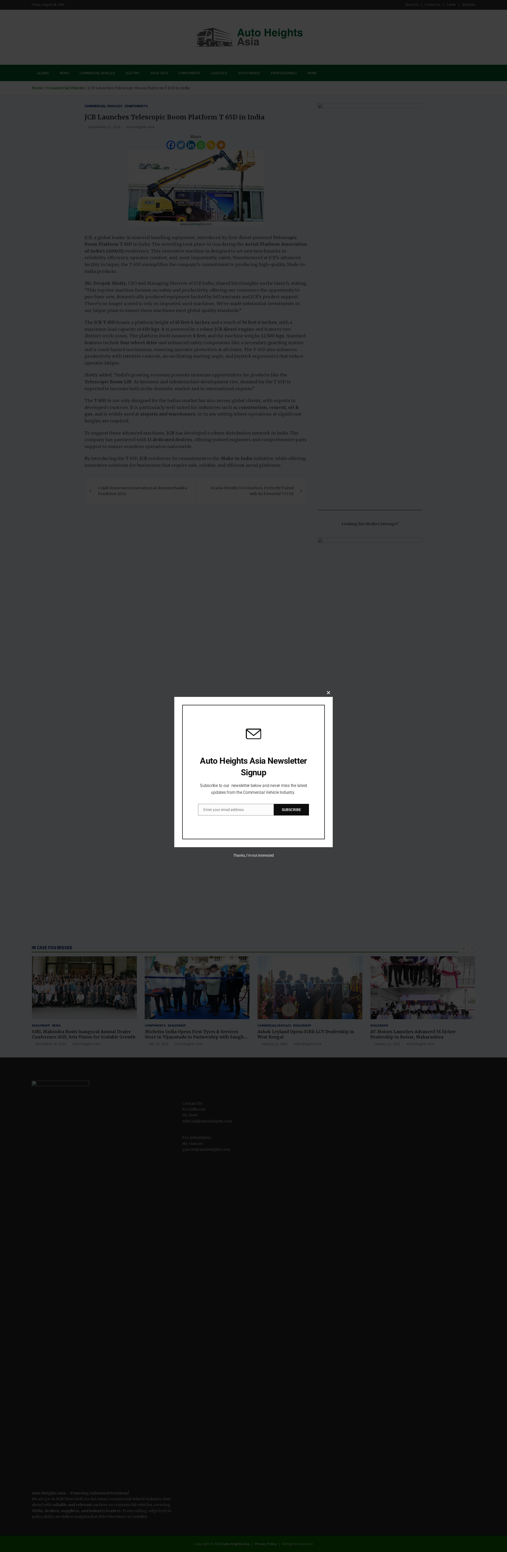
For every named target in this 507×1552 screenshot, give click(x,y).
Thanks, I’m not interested (253, 855)
